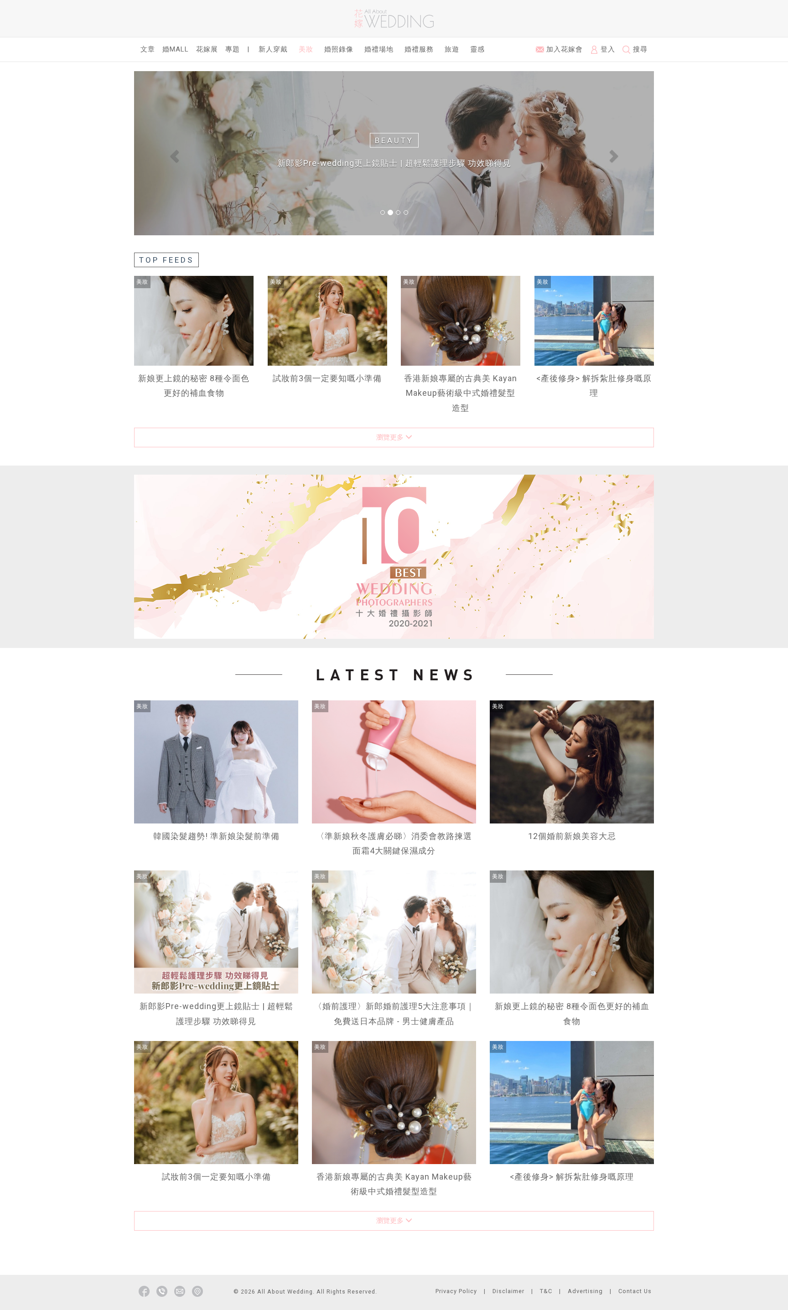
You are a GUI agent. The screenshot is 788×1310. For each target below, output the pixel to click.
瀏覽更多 (390, 437)
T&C (546, 1291)
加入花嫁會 (563, 49)
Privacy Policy (456, 1291)
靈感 (477, 49)
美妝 (306, 49)
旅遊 (452, 49)
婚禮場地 (379, 49)
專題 (232, 49)
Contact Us (635, 1291)
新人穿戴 (273, 49)
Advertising (585, 1291)
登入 (606, 49)
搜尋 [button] (639, 49)
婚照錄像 (338, 49)
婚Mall (175, 49)
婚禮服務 (419, 49)
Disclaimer (508, 1291)
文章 (147, 49)
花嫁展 (207, 49)
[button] (173, 153)
